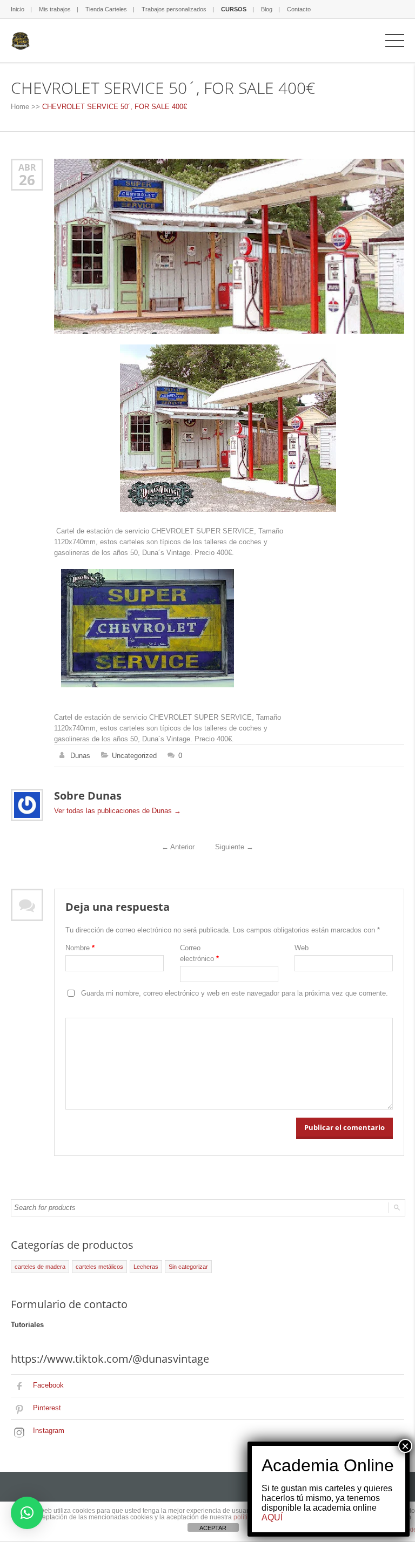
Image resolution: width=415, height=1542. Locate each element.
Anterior (178, 847)
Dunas (80, 756)
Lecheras (145, 1266)
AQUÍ (272, 1517)
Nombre (80, 948)
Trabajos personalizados (174, 9)
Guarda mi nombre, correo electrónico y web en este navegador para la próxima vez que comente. (234, 993)
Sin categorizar (188, 1266)
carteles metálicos (99, 1266)
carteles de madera (40, 1266)
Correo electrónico (199, 953)
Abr (27, 167)
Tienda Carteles (106, 9)
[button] (27, 1513)
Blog (266, 9)
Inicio (17, 9)
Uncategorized (134, 756)
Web (301, 948)
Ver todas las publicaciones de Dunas (117, 811)
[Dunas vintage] (20, 40)
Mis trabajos (55, 9)
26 (27, 180)
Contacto (299, 9)
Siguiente (234, 847)
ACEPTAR (212, 1528)
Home (20, 107)
